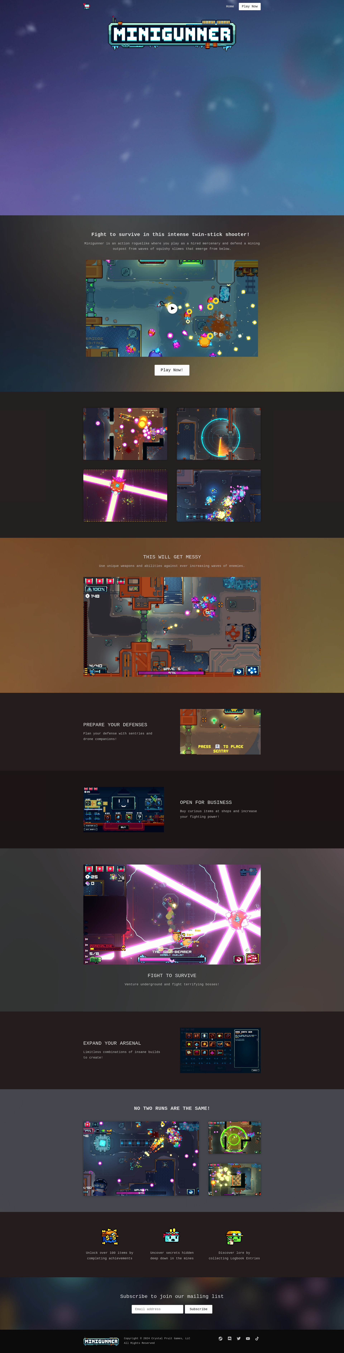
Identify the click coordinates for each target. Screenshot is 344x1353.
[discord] (230, 1339)
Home (230, 6)
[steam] (221, 1339)
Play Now (250, 6)
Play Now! (172, 370)
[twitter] (239, 1339)
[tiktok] (257, 1339)
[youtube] (248, 1339)
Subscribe (198, 1309)
